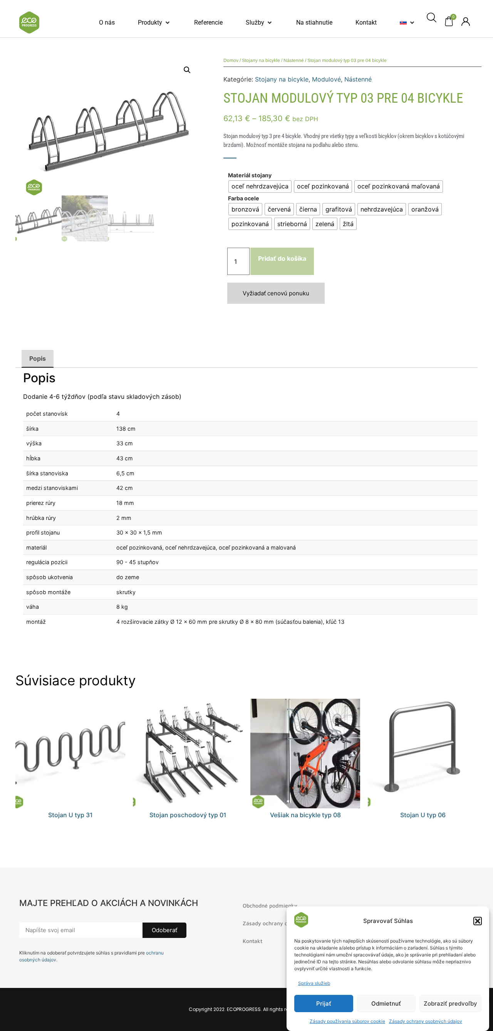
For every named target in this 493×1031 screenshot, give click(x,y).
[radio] (260, 186)
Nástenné (293, 60)
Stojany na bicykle (261, 60)
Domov (230, 60)
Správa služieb (314, 983)
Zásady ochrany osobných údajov (425, 1021)
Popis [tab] (37, 358)
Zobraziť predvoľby (450, 1003)
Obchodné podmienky (270, 905)
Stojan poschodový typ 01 (187, 815)
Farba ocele (243, 198)
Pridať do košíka (282, 258)
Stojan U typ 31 (70, 815)
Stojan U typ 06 (423, 815)
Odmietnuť (386, 1003)
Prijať (323, 1003)
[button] (477, 921)
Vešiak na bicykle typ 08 (305, 815)
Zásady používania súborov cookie (347, 1021)
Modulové (326, 79)
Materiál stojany (250, 175)
